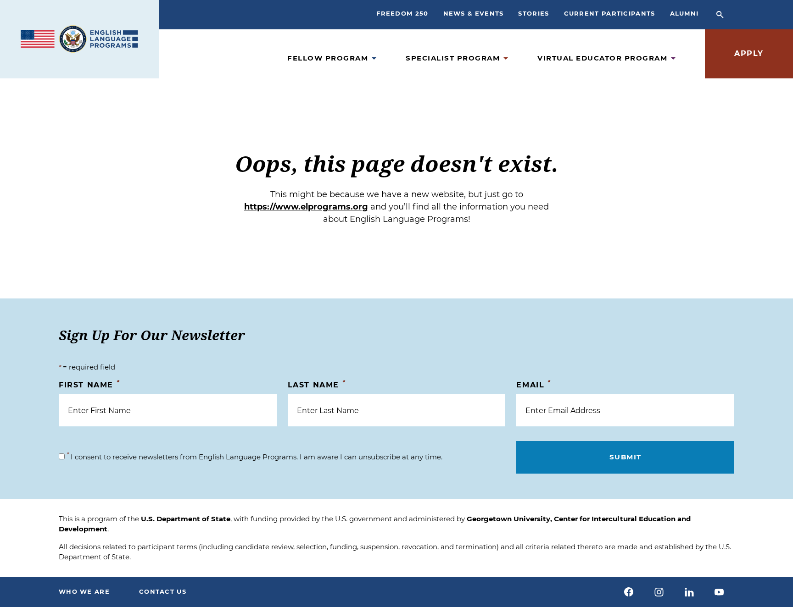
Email (533, 384)
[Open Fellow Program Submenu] (374, 58)
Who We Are (84, 591)
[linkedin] (689, 591)
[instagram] (659, 591)
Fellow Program (327, 58)
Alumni (684, 13)
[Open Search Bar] (720, 14)
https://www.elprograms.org (306, 207)
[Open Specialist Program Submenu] (505, 58)
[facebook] (629, 591)
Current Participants (609, 13)
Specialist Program (453, 58)
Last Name (317, 384)
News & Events (473, 13)
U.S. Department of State (185, 518)
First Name (89, 384)
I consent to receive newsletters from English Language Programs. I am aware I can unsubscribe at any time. (254, 456)
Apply (749, 53)
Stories (533, 13)
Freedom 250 (402, 13)
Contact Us (162, 591)
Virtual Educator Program (602, 58)
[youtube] (719, 591)
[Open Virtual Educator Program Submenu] (673, 58)
